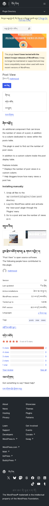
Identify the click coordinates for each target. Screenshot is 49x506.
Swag (29, 439)
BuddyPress (9, 460)
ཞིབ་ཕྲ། (7, 95)
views (43, 320)
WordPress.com (11, 447)
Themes (29, 408)
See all (43, 370)
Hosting (6, 413)
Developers (8, 434)
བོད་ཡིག (11, 471)
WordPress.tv (10, 439)
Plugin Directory (9, 11)
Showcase (30, 404)
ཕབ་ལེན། (7, 85)
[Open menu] (45, 4)
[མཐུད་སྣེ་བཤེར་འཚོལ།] (29, 28)
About (5, 404)
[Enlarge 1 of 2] (20, 233)
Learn (5, 425)
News (5, 408)
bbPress (8, 456)
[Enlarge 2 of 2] (43, 233)
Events (29, 430)
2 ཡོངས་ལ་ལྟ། (42, 313)
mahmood (14, 78)
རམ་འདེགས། (9, 114)
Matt (6, 451)
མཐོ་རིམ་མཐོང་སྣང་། (9, 327)
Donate (30, 434)
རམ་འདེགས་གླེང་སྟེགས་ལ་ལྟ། (12, 388)
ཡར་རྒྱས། (8, 108)
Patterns (30, 417)
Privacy (6, 417)
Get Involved (32, 425)
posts (31, 320)
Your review (8, 370)
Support (6, 430)
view (37, 320)
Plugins (29, 413)
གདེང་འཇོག (9, 101)
